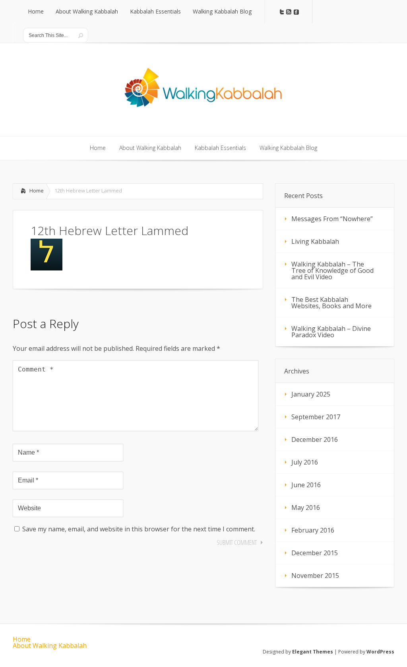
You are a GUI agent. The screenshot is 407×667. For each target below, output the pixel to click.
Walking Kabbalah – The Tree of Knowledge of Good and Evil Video (332, 270)
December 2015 (314, 552)
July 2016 (304, 462)
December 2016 (314, 439)
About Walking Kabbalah (50, 645)
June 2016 (306, 484)
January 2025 (310, 394)
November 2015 (315, 575)
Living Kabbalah (315, 241)
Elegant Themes (312, 651)
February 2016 (312, 530)
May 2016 (305, 507)
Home (36, 190)
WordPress (380, 651)
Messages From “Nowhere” (332, 218)
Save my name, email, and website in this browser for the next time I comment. (138, 529)
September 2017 (315, 416)
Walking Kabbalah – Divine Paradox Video (331, 331)
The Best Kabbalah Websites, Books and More (331, 302)
